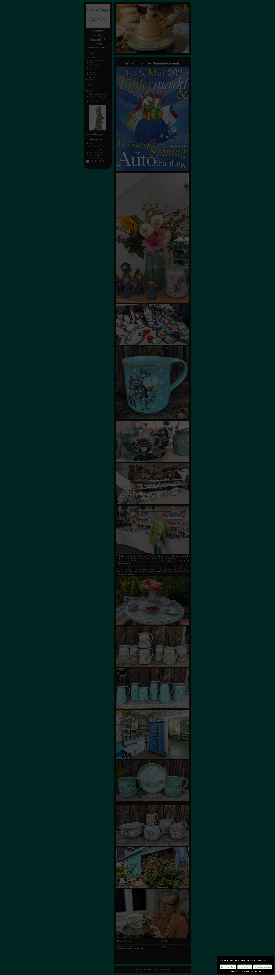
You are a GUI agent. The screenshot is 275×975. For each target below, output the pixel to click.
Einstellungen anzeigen (262, 967)
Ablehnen (245, 967)
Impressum (258, 971)
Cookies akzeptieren (228, 967)
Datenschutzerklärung (247, 971)
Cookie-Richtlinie (235, 971)
